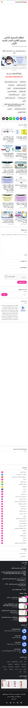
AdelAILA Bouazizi (16, 629)
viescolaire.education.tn (14, 77)
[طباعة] (3, 118)
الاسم (25, 254)
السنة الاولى (22, 91)
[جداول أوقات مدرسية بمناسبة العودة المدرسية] (23, 619)
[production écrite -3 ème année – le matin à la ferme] (23, 612)
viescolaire (11, 85)
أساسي (24, 491)
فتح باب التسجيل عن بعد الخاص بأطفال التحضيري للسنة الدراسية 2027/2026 (21, 171)
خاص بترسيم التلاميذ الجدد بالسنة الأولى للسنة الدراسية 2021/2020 (14, 105)
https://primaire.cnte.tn (11, 82)
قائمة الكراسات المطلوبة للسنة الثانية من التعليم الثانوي (21, 204)
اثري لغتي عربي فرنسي (20, 496)
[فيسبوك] (24, 118)
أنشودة (8, 661)
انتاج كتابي (4, 666)
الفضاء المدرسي (12, 91)
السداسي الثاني (22, 521)
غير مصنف (23, 494)
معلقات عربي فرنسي (21, 474)
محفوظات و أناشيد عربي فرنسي (19, 476)
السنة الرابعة (10, 666)
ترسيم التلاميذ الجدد (14, 94)
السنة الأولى (17, 664)
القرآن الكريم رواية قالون (20, 543)
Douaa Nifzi (18, 635)
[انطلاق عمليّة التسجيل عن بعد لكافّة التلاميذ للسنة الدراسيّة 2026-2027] (7, 148)
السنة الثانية (17, 666)
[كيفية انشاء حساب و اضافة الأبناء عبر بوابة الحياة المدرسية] (21, 214)
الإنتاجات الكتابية (22, 484)
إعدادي (24, 538)
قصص (24, 516)
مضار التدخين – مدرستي (12, 597)
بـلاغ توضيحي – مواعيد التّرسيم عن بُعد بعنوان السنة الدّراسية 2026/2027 (7, 171)
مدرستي (5, 669)
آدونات (24, 479)
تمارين (24, 489)
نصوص (24, 533)
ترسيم (23, 94)
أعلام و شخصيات (22, 525)
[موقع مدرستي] (21, 2)
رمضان (24, 540)
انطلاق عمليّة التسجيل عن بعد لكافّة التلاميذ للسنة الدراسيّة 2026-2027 (7, 155)
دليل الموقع (14, 698)
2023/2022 (23, 82)
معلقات (24, 671)
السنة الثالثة (24, 666)
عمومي (9, 109)
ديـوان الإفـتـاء (23, 535)
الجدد (8, 88)
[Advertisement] (14, 19)
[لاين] (10, 118)
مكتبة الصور (23, 508)
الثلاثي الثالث (23, 664)
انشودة (25, 669)
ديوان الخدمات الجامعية (21, 518)
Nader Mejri (18, 642)
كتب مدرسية (23, 506)
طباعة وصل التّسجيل (20, 109)
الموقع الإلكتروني (23, 267)
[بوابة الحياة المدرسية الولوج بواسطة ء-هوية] (21, 180)
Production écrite (15, 661)
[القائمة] (2, 2)
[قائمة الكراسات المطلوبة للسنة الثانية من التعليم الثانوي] (21, 198)
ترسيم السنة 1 (21, 97)
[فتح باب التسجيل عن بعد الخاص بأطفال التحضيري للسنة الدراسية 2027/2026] (21, 165)
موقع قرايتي (23, 556)
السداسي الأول (22, 511)
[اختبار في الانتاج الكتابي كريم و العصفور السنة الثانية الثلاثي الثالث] (23, 606)
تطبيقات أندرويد (22, 523)
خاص (23, 101)
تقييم (20, 669)
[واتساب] (14, 118)
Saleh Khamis (17, 649)
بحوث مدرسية (23, 513)
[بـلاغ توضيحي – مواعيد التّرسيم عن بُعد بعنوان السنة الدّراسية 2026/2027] (7, 165)
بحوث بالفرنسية (22, 499)
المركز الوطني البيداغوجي (20, 528)
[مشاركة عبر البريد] (7, 118)
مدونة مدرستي (22, 553)
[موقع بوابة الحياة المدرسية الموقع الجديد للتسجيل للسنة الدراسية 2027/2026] (7, 214)
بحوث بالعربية (23, 472)
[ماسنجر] (17, 118)
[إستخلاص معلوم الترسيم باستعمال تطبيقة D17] (21, 132)
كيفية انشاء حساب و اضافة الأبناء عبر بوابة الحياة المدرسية (21, 221)
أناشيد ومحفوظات (22, 503)
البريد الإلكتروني (23, 261)
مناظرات (24, 530)
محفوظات (11, 669)
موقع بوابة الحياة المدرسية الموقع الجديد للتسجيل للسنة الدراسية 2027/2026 (7, 221)
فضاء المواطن (21, 112)
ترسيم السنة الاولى (10, 97)
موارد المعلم (23, 481)
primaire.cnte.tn (21, 85)
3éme (25, 661)
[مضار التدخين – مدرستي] (23, 599)
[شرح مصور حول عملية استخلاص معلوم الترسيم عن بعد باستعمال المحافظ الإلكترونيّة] (21, 148)
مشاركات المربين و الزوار (20, 501)
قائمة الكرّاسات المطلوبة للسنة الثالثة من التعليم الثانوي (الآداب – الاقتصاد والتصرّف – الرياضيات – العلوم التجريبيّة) (7, 187)
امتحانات (24, 486)
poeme (21, 661)
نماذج (20, 671)
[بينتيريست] (21, 118)
